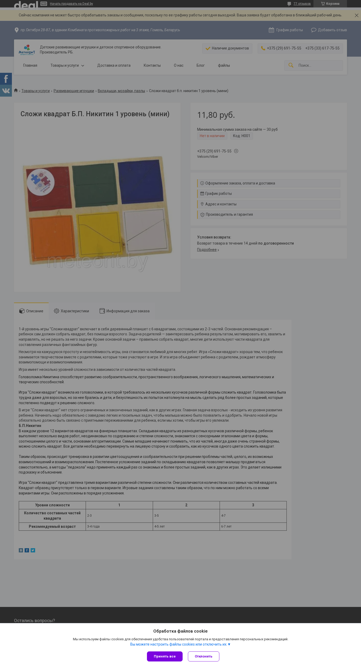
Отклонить (203, 656)
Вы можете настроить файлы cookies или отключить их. (178, 644)
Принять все (165, 656)
